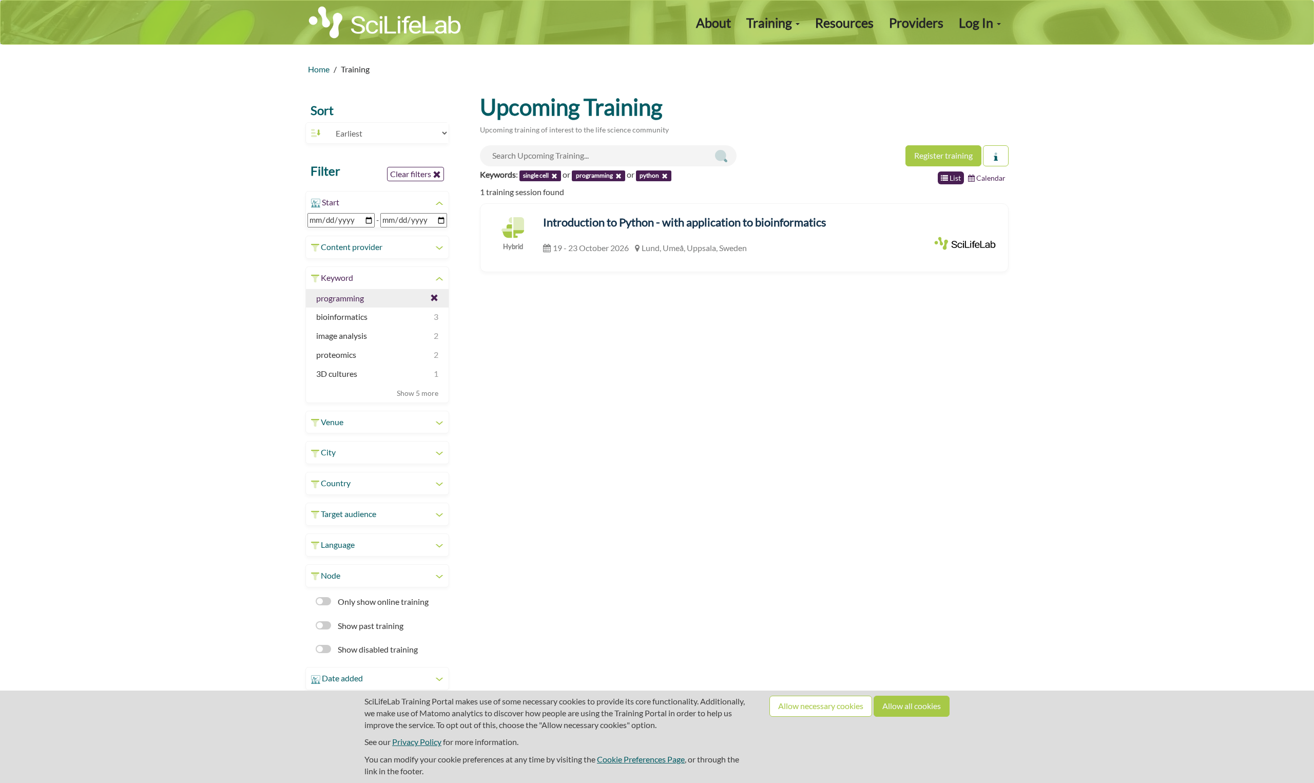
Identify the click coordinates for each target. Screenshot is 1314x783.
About (713, 22)
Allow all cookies (911, 706)
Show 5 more (417, 393)
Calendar (990, 178)
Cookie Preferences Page (641, 759)
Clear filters (411, 174)
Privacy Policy (416, 742)
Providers (916, 22)
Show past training (369, 626)
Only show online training (382, 601)
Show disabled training (377, 649)
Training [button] (770, 22)
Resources (844, 22)
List (954, 178)
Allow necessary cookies (820, 706)
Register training (943, 155)
